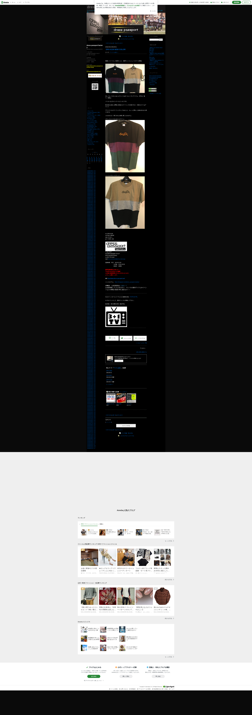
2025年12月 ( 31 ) (91, 182)
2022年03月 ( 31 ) (91, 244)
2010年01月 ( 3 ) (91, 448)
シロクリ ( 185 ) (91, 116)
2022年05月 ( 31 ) (91, 242)
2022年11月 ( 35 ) (91, 233)
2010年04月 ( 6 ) (91, 444)
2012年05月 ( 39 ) (91, 409)
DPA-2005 (109, 371)
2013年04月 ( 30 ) (91, 394)
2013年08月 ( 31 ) (91, 388)
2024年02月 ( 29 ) (91, 212)
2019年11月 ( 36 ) (91, 283)
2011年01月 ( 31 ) (91, 431)
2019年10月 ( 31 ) (91, 285)
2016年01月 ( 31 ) (91, 348)
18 (92, 160)
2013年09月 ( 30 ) (91, 387)
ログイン (246, 2)
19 (94, 160)
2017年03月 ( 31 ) (91, 328)
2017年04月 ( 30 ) (91, 327)
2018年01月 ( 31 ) (91, 314)
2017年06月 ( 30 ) (91, 324)
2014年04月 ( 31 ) (91, 377)
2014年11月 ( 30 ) (91, 367)
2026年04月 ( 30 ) (91, 176)
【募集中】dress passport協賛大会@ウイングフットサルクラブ (156, 55)
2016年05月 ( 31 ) (91, 342)
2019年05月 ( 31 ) (91, 292)
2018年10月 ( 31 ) (91, 302)
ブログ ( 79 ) (90, 111)
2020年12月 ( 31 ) (91, 265)
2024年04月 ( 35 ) (91, 209)
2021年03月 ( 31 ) (91, 261)
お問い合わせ (124, 689)
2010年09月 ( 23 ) (91, 437)
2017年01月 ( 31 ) (91, 331)
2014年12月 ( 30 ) (91, 366)
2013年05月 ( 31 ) (91, 392)
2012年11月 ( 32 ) (91, 401)
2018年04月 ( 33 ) (91, 310)
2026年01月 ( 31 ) (91, 180)
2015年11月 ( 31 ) (91, 350)
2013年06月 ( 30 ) (91, 391)
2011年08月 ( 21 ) (91, 421)
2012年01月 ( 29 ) (91, 414)
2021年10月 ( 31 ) (91, 251)
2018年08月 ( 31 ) (91, 304)
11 (92, 158)
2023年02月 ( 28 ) (91, 229)
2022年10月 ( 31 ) (91, 235)
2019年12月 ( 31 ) (91, 282)
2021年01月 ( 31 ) (91, 264)
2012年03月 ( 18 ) (91, 412)
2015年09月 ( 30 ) (91, 353)
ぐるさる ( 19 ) (90, 144)
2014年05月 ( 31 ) (91, 375)
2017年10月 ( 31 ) (91, 318)
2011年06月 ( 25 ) (91, 424)
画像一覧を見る (153, 68)
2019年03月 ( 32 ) (91, 295)
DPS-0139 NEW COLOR (116, 49)
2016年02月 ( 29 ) (91, 346)
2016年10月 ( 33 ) (91, 335)
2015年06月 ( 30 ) (91, 357)
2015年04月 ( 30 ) (91, 360)
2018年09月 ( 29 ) (91, 303)
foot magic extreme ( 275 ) (93, 129)
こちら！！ (123, 285)
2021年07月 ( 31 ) (91, 256)
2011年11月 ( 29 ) (91, 417)
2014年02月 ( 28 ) (91, 380)
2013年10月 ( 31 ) (91, 385)
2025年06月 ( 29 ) (91, 190)
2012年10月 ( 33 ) (91, 402)
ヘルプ (172, 689)
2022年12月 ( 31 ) (91, 232)
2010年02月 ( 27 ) (91, 447)
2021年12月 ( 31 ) (91, 249)
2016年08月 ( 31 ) (91, 338)
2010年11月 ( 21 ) (91, 434)
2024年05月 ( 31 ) (91, 208)
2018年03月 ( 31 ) (91, 311)
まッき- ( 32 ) (90, 137)
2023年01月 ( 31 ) (91, 230)
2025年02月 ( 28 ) (91, 196)
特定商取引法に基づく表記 (160, 689)
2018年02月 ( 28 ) (91, 313)
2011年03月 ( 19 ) (91, 428)
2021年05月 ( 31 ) (91, 258)
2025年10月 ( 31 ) (91, 184)
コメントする (126, 425)
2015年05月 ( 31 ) (91, 359)
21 (99, 160)
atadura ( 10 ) (90, 113)
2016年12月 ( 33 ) (91, 332)
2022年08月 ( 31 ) (91, 237)
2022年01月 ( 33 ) (91, 247)
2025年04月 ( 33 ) (91, 193)
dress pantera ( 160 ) (92, 122)
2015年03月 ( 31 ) (91, 362)
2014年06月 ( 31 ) (91, 374)
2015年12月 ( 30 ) (91, 349)
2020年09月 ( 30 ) (91, 269)
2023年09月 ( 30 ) (91, 219)
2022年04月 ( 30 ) (91, 243)
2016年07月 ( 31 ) (91, 339)
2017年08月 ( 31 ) (91, 321)
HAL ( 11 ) (89, 140)
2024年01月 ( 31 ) (91, 214)
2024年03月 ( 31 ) (91, 211)
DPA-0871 (109, 375)
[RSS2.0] (157, 91)
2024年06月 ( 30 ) (91, 207)
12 (94, 158)
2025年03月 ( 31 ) (91, 194)
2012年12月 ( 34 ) (91, 399)
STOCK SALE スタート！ (155, 63)
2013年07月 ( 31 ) (91, 389)
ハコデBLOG (152, 81)
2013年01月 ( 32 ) (91, 398)
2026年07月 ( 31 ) (91, 172)
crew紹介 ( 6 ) (90, 130)
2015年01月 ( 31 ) (91, 364)
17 (89, 160)
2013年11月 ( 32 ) (91, 384)
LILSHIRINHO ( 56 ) (92, 126)
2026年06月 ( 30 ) (91, 173)
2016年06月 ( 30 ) (91, 341)
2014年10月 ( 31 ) (91, 368)
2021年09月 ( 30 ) (91, 253)
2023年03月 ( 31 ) (91, 228)
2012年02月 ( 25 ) (91, 413)
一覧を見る (152, 66)
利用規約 (133, 689)
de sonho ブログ (153, 79)
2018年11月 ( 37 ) (91, 300)
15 (101, 158)
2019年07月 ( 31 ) (91, 289)
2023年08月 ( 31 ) (91, 221)
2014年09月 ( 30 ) (91, 370)
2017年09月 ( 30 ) (91, 320)
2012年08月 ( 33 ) (91, 405)
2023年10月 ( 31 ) (91, 218)
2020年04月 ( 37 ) (91, 276)
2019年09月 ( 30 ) (91, 286)
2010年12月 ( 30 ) (91, 433)
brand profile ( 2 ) (91, 127)
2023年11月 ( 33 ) (91, 216)
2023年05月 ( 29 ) (91, 225)
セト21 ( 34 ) (90, 143)
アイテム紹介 (113, 52)
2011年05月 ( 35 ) (91, 426)
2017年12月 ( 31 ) (91, 316)
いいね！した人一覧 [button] (141, 343)
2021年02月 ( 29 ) (91, 262)
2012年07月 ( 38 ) (91, 406)
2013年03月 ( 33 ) (91, 395)
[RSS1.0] (157, 89)
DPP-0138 (109, 380)
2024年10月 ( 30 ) (91, 201)
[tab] (89, 524)
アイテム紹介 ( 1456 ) (92, 133)
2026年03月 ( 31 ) (91, 177)
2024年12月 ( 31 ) (91, 198)
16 (87, 160)
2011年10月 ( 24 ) (91, 419)
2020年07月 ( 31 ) (91, 272)
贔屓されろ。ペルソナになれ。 (156, 64)
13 (96, 158)
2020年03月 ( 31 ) (91, 278)
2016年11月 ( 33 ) (91, 334)
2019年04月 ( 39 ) (91, 293)
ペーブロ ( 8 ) (90, 119)
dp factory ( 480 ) (91, 118)
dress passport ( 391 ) (92, 134)
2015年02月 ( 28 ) (91, 363)
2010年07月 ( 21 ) (91, 440)
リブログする (141, 338)
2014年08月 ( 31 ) (91, 371)
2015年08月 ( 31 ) (91, 355)
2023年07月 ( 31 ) (91, 222)
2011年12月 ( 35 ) (91, 416)
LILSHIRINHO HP (153, 78)
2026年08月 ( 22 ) (91, 170)
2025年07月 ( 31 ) (91, 189)
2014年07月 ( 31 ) (91, 373)
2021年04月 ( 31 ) (91, 260)
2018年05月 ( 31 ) (91, 309)
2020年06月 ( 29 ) (91, 274)
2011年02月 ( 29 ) (91, 430)
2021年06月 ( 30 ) (91, 257)
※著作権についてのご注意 (155, 93)
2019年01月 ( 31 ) (91, 297)
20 (96, 160)
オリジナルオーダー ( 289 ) (93, 115)
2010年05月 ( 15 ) (91, 442)
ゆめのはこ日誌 (153, 82)
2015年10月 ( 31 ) (91, 352)
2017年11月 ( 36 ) (91, 317)
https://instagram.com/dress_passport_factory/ (127, 282)
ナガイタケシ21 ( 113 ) (92, 141)
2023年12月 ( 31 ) (91, 215)
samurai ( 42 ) (90, 132)
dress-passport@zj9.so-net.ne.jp (116, 259)
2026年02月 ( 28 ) (91, 179)
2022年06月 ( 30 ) (91, 240)
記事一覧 (114, 43)
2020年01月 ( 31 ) (91, 281)
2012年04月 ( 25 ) (91, 410)
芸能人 (101, 524)
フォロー (120, 360)
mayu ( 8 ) (89, 139)
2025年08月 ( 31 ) (91, 187)
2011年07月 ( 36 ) (91, 423)
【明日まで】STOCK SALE (155, 47)
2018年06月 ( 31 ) (91, 307)
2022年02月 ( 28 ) (91, 246)
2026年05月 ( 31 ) (91, 175)
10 (89, 158)
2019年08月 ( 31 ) (91, 288)
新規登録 (236, 2)
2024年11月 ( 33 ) (91, 200)
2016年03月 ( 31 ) (91, 345)
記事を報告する (142, 352)
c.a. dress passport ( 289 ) (93, 112)
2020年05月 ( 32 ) (91, 275)
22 (101, 160)
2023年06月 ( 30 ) (91, 223)
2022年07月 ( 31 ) (91, 239)
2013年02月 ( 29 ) (91, 396)
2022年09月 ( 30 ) (91, 236)
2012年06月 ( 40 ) (91, 408)
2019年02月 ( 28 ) (91, 296)
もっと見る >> (109, 384)
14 (99, 158)
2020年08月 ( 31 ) (91, 271)
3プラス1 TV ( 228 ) (92, 120)
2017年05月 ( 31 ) (91, 325)
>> (96, 152)
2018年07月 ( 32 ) (91, 306)
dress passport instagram (155, 77)
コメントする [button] (127, 338)
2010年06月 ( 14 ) (91, 441)
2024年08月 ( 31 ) (91, 204)
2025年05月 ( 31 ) (91, 191)
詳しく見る (126, 676)
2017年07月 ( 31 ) (91, 322)
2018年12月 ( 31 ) (91, 299)
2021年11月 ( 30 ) (91, 250)
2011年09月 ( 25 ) (91, 420)
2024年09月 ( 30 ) (91, 203)
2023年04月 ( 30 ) (91, 226)
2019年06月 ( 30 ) (91, 290)
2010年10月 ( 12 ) (91, 435)
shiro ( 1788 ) (90, 136)
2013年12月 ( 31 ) (91, 382)
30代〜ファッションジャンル (89, 524)
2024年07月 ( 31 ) (91, 205)
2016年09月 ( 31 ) (91, 336)
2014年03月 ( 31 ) (91, 378)
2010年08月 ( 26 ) (91, 438)
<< (93, 152)
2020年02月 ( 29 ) (91, 279)
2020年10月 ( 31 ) (91, 268)
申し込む (158, 676)
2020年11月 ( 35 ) (91, 267)
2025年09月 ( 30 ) (91, 186)
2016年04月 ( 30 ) (91, 343)
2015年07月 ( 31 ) (91, 356)
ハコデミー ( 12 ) (91, 123)
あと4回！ (151, 51)
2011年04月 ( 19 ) (91, 427)
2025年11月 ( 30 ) (91, 183)
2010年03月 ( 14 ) (91, 445)
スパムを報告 (114, 689)
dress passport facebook (155, 75)
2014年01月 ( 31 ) (91, 381)
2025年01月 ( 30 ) (91, 197)
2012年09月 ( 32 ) (91, 403)
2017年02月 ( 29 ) (91, 329)
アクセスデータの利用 (144, 689)
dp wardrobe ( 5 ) (91, 125)
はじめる (93, 676)
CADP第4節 (152, 58)
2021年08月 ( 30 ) (91, 254)
